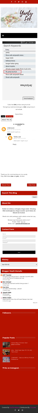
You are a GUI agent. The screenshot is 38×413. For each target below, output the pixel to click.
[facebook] (11, 1)
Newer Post (6, 185)
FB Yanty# (9, 116)
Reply (9, 134)
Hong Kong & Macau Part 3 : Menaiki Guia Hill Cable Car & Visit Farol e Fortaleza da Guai (18, 277)
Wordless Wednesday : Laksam (12, 288)
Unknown (10, 128)
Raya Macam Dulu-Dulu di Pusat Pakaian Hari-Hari (17, 299)
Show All (35, 302)
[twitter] (18, 1)
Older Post (31, 185)
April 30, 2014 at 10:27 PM (14, 129)
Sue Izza (6, 287)
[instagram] (22, 1)
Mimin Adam (7, 298)
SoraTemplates (14, 407)
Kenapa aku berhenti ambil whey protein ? (16, 283)
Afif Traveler (7, 275)
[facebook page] (15, 1)
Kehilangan (6, 294)
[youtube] (26, 1)
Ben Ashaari (7, 282)
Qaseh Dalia (7, 292)
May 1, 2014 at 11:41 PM (20, 138)
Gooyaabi (33, 407)
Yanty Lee (17, 137)
